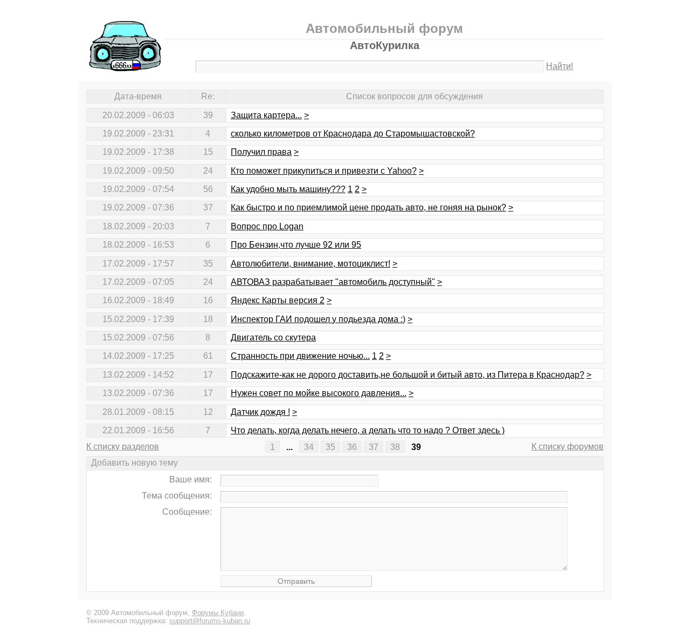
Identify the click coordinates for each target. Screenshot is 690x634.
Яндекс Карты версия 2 (278, 300)
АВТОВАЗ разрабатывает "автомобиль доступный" (333, 282)
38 (395, 446)
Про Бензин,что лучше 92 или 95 (296, 244)
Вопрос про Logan (267, 226)
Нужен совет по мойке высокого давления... (318, 393)
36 (352, 446)
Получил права (261, 151)
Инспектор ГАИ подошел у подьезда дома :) (318, 319)
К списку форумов (568, 446)
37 (373, 446)
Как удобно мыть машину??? (288, 189)
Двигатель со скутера (273, 337)
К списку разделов (122, 446)
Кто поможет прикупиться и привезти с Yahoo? (324, 170)
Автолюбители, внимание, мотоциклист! (310, 263)
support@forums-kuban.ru (209, 621)
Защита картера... (266, 115)
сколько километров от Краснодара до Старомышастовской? (353, 133)
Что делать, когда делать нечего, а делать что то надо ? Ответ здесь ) (368, 430)
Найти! (559, 66)
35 (330, 446)
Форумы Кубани (218, 613)
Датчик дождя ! (260, 412)
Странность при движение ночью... (300, 355)
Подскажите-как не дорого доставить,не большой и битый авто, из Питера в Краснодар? (407, 374)
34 (309, 446)
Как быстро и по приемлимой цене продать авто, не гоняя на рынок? (368, 207)
